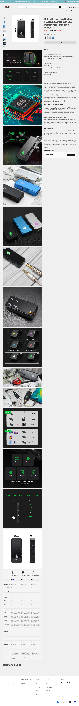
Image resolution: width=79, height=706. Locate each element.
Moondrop (38, 682)
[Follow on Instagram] (71, 7)
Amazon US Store (24, 682)
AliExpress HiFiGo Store (25, 684)
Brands (60, 10)
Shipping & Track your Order (51, 684)
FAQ (46, 686)
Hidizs (45, 15)
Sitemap (47, 693)
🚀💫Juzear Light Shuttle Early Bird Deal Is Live (10, 1)
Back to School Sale (13, 10)
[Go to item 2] (4, 18)
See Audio (38, 687)
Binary (37, 684)
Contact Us (48, 690)
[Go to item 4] (4, 26)
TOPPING (38, 693)
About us (47, 682)
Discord (47, 691)
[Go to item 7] (4, 39)
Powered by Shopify (11, 701)
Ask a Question (71, 155)
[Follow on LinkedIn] (75, 7)
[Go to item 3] (4, 22)
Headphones (46, 10)
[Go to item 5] (4, 31)
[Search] (60, 7)
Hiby (37, 691)
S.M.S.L (37, 694)
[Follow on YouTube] (73, 7)
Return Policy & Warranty (50, 689)
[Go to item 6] (4, 35)
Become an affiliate (49, 687)
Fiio (36, 686)
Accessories (54, 10)
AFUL (37, 683)
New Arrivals (5, 10)
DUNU (37, 689)
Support (71, 10)
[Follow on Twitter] (69, 7)
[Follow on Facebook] (67, 7)
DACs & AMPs (29, 10)
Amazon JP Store (24, 683)
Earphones (22, 10)
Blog (66, 10)
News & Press (48, 683)
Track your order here (72, 8)
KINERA (37, 690)
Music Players (38, 10)
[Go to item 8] (4, 44)
